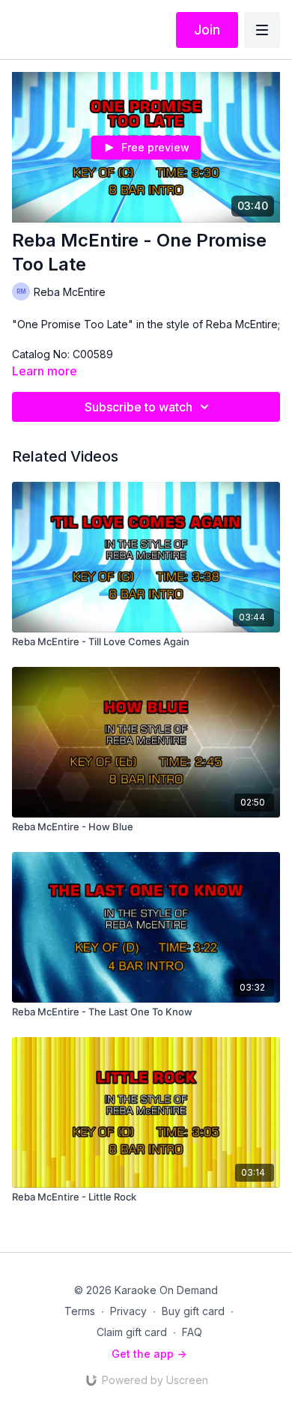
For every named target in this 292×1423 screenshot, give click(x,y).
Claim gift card (132, 1332)
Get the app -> (149, 1353)
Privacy (128, 1311)
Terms (79, 1311)
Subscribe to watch (138, 406)
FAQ (192, 1332)
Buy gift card (193, 1311)
